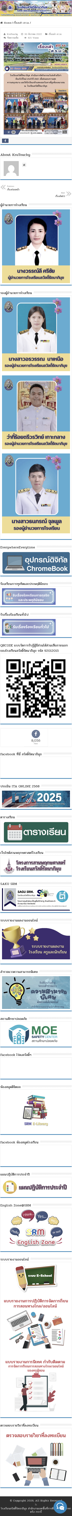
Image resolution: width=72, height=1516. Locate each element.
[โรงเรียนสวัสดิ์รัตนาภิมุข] (36, 8)
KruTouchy (12, 34)
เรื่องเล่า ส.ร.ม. (21, 23)
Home (7, 23)
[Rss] (36, 1505)
